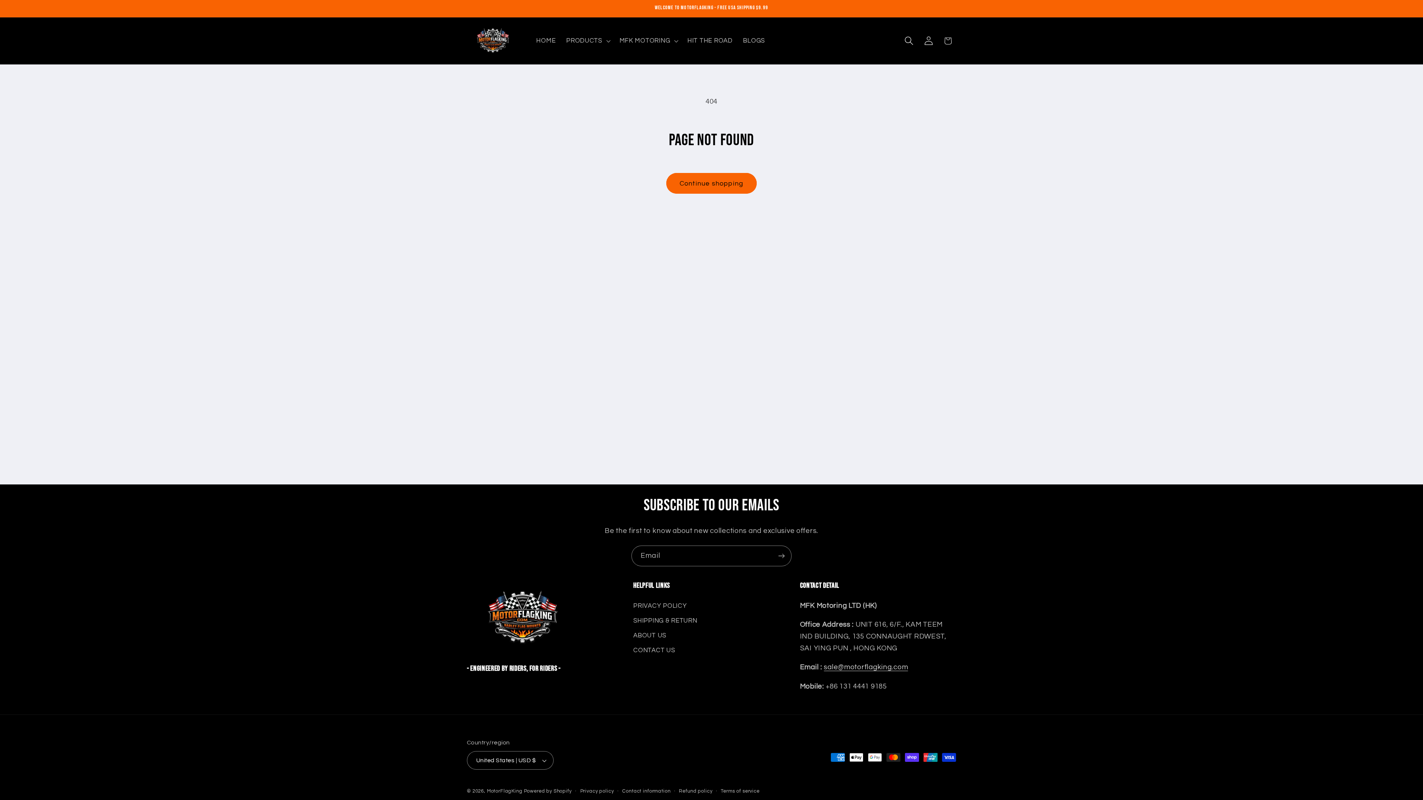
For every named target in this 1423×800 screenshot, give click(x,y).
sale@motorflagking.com (866, 667)
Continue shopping (711, 183)
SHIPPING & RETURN (665, 620)
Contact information (646, 791)
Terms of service (740, 791)
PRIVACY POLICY (660, 606)
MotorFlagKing (505, 791)
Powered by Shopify (548, 791)
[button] (587, 40)
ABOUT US (649, 635)
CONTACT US (654, 650)
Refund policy (695, 791)
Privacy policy (597, 791)
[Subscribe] (781, 556)
